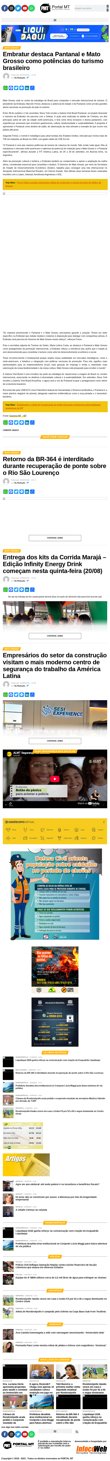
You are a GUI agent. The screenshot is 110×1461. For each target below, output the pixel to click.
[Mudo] (99, 805)
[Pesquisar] (108, 8)
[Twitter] (18, 8)
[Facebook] (4, 8)
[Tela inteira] (104, 805)
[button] (55, 20)
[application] (55, 779)
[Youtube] (24, 8)
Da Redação (19, 78)
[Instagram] (11, 8)
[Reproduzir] (6, 805)
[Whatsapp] (31, 8)
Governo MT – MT (18, 416)
